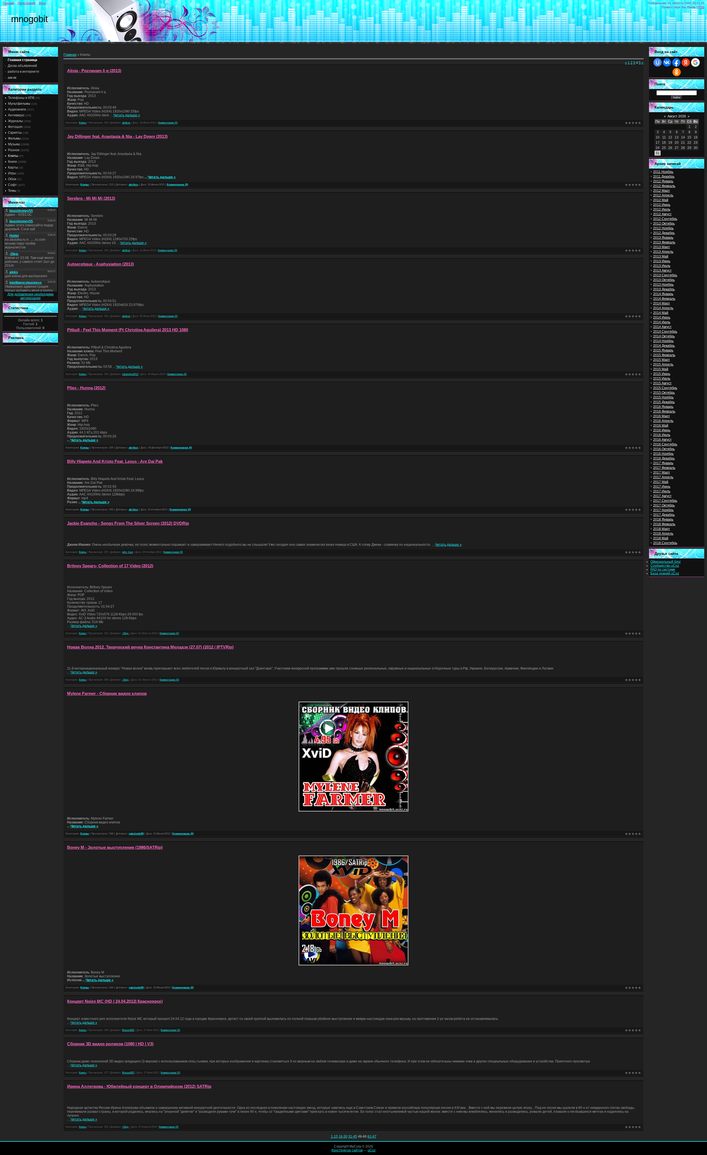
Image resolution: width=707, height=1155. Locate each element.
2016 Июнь (661, 430)
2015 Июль (661, 378)
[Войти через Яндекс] (686, 62)
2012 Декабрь (664, 233)
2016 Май (660, 425)
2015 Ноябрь (663, 397)
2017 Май (660, 482)
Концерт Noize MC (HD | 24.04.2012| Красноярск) (115, 1001)
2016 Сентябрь (665, 444)
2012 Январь (663, 181)
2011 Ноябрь (663, 172)
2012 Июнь (661, 205)
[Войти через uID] (657, 62)
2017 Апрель (663, 477)
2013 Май (660, 256)
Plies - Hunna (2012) (86, 388)
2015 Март (661, 360)
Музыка (14, 144)
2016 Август (662, 440)
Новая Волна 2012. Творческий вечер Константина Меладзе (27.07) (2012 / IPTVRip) (150, 647)
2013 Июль (661, 266)
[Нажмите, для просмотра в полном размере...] (353, 811)
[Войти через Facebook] (676, 62)
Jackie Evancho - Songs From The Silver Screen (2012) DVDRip (128, 523)
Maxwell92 (128, 1030)
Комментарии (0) (168, 122)
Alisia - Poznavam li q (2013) (94, 71)
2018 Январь (663, 519)
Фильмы (14, 138)
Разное (14, 150)
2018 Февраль (664, 524)
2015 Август (662, 383)
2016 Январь (663, 407)
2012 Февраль (664, 186)
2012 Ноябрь (663, 228)
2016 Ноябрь (663, 454)
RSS (701, 7)
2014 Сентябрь (665, 332)
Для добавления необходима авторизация (30, 296)
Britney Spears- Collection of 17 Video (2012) (110, 566)
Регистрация (26, 3)
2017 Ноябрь (663, 510)
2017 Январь (663, 463)
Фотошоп (15, 127)
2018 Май (660, 538)
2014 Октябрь (664, 336)
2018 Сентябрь (665, 543)
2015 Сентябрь (665, 388)
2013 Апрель (663, 252)
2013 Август (662, 270)
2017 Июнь (661, 487)
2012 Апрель (663, 195)
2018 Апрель (663, 534)
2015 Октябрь (664, 393)
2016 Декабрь (664, 458)
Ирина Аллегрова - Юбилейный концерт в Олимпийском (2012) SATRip (139, 1086)
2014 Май (660, 313)
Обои (12, 179)
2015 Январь (663, 350)
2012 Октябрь (664, 223)
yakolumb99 (136, 833)
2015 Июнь (661, 374)
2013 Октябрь (664, 280)
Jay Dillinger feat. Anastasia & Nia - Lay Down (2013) (117, 136)
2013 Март (661, 247)
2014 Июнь (661, 317)
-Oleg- (125, 633)
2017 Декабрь (664, 515)
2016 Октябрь (664, 449)
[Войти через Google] (695, 62)
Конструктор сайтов (347, 1150)
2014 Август (662, 327)
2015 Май (660, 369)
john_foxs (127, 552)
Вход (42, 3)
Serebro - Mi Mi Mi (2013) (91, 198)
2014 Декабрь (664, 346)
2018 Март (661, 529)
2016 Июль (661, 435)
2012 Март (661, 191)
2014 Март (661, 303)
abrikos (126, 122)
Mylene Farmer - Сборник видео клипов (107, 693)
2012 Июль (661, 209)
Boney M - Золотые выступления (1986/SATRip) (115, 847)
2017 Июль (661, 491)
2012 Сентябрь (665, 219)
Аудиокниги (17, 109)
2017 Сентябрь (665, 501)
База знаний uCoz (664, 573)
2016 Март (661, 416)
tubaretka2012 (130, 374)
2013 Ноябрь (663, 285)
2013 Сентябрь (665, 275)
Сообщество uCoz (664, 566)
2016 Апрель (663, 421)
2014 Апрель (663, 308)
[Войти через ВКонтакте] (667, 62)
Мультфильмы (19, 104)
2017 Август (662, 496)
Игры (12, 173)
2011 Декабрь (663, 177)
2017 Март (661, 472)
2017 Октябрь (664, 505)
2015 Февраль (664, 355)
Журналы (15, 121)
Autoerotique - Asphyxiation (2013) (100, 264)
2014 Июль (661, 322)
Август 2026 (677, 116)
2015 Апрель (663, 364)
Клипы (13, 156)
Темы (12, 191)
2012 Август (662, 214)
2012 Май (660, 200)
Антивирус (16, 115)
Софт (12, 185)
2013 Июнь (661, 261)
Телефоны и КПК (21, 98)
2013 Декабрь (664, 289)
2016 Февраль (664, 411)
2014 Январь (663, 294)
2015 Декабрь (664, 402)
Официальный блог (665, 562)
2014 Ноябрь (663, 341)
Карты (13, 167)
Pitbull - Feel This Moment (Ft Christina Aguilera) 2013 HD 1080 (127, 330)
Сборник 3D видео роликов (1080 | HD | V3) (110, 1044)
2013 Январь (663, 238)
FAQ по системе (662, 569)
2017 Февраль (664, 468)
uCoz (372, 1150)
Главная (8, 3)
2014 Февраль (664, 299)
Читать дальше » (126, 115)
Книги (12, 162)
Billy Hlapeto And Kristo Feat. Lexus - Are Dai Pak (115, 461)
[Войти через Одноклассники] (676, 72)
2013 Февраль (664, 242)
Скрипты (15, 133)
